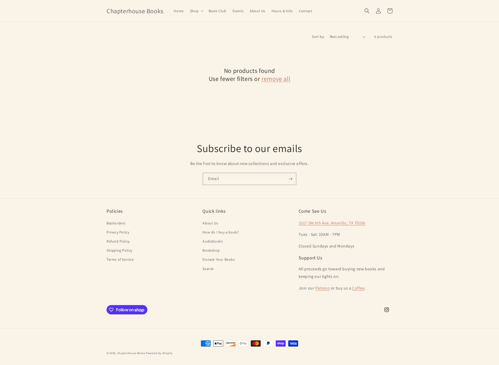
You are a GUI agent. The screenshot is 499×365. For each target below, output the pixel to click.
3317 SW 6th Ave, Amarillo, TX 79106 (332, 223)
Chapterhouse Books (131, 353)
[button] (196, 10)
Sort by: (318, 36)
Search (208, 268)
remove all (275, 79)
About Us (210, 223)
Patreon (322, 288)
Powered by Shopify (159, 353)
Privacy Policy (118, 232)
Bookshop (211, 250)
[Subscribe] (290, 179)
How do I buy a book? (220, 232)
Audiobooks (212, 241)
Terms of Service (120, 259)
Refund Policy (118, 241)
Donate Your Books (218, 259)
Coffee (358, 288)
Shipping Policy (119, 250)
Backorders (116, 223)
